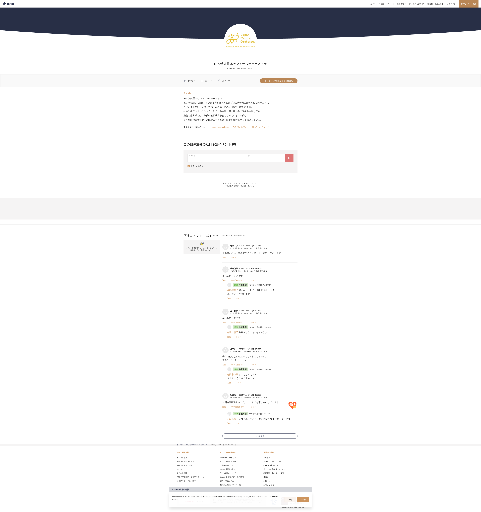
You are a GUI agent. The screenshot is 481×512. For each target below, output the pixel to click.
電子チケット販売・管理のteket (187, 445)
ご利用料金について (228, 465)
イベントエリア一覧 (184, 465)
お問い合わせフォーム (260, 127)
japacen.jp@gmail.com (219, 127)
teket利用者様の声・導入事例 (232, 477)
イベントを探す (183, 457)
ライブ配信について (228, 473)
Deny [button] (290, 500)
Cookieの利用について (272, 465)
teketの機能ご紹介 (227, 469)
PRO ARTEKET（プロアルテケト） (191, 477)
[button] (172, 502)
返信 (224, 257)
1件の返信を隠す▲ (238, 280)
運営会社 (266, 477)
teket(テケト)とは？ (228, 457)
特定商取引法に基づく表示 (273, 473)
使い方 (179, 469)
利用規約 (266, 457)
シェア (233, 257)
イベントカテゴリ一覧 (185, 461)
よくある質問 (182, 473)
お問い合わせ (268, 485)
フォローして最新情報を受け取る (279, 81)
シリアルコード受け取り (186, 481)
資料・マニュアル (227, 481)
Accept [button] (303, 499)
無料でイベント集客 (468, 4)
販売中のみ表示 (197, 166)
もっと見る (260, 436)
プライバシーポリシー (272, 461)
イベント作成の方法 (228, 461)
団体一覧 (204, 445)
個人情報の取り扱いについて (274, 469)
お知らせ (266, 481)
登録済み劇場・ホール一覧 (230, 485)
